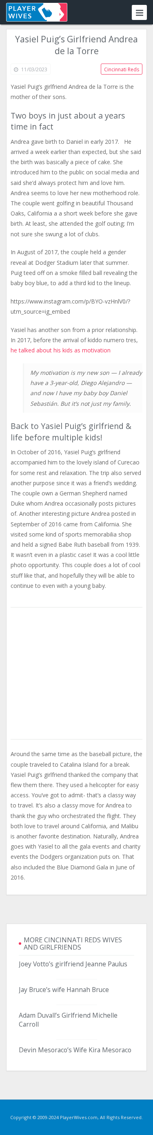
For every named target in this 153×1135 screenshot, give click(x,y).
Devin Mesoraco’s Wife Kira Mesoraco (75, 1049)
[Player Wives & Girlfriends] (36, 12)
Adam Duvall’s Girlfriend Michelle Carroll (68, 1020)
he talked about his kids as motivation (61, 350)
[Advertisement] (76, 674)
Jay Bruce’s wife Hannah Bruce (64, 989)
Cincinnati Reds (121, 69)
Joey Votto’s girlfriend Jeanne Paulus (73, 963)
